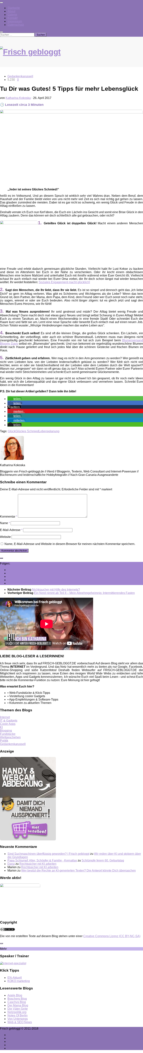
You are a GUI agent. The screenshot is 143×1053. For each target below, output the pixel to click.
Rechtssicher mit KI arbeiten (37, 863)
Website (5, 536)
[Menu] (1, 2)
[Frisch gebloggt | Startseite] (71, 55)
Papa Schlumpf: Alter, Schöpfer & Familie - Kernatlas (42, 860)
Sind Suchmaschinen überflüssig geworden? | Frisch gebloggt (48, 853)
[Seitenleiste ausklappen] (1, 558)
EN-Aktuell (14, 977)
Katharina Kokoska (18, 97)
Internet (5, 717)
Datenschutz (15, 24)
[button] (14, 398)
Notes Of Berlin (17, 1015)
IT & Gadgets (8, 720)
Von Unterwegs (17, 1018)
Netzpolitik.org (16, 1012)
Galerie (12, 14)
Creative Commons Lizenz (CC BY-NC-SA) (111, 936)
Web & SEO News (19, 1022)
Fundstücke (7, 734)
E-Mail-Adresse (11, 530)
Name (5, 523)
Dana (11, 863)
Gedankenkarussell (20, 76)
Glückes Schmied (27, 431)
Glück (11, 431)
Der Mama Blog (17, 1005)
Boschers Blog (17, 998)
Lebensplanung (49, 431)
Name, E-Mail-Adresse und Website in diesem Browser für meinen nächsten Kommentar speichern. (69, 544)
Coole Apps (7, 723)
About (11, 11)
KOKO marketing (18, 981)
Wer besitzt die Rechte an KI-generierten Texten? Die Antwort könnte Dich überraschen (78, 870)
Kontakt (12, 18)
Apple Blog (14, 995)
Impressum (14, 21)
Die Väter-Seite (17, 1008)
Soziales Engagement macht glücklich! (64, 282)
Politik (4, 740)
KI (1, 727)
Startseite (13, 8)
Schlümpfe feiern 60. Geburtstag (103, 860)
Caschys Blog (16, 1002)
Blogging (6, 730)
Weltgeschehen (10, 737)
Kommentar (8, 516)
